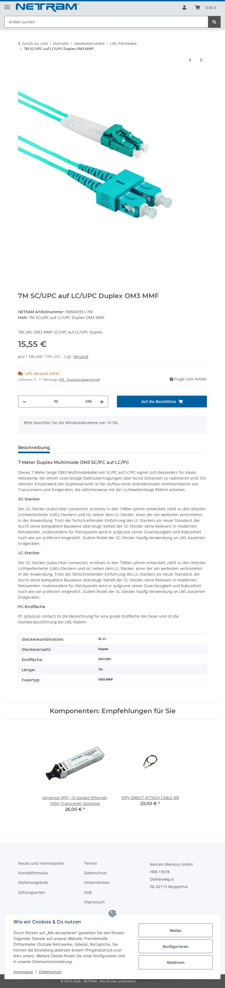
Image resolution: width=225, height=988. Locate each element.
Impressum (23, 971)
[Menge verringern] (24, 401)
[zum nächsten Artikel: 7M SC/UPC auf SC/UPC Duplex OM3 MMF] (201, 60)
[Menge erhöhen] (102, 401)
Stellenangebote (33, 882)
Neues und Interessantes (41, 863)
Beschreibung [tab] (34, 447)
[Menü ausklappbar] (7, 4)
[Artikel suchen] (214, 22)
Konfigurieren (176, 946)
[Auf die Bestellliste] (22, 78)
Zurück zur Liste (35, 43)
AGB (88, 892)
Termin (90, 863)
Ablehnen (176, 962)
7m (100, 669)
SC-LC (102, 639)
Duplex (103, 649)
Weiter (176, 930)
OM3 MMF (105, 679)
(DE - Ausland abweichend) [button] (79, 379)
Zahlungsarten (31, 892)
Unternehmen (97, 882)
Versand (80, 356)
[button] (184, 7)
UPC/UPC (104, 659)
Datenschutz (50, 971)
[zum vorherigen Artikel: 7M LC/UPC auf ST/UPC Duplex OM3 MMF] (190, 60)
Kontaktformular (33, 872)
